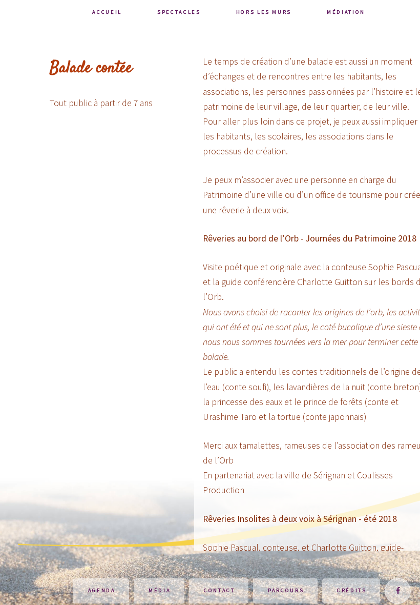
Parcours (286, 590)
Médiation (346, 12)
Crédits (352, 590)
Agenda (102, 590)
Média (160, 590)
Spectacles (179, 12)
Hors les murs (264, 12)
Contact (219, 590)
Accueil (107, 12)
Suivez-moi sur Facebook (398, 591)
